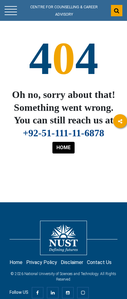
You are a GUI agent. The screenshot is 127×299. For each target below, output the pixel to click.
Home (16, 262)
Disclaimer (72, 262)
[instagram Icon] (120, 155)
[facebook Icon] (120, 138)
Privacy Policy (41, 262)
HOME (63, 147)
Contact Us (99, 262)
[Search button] (116, 10)
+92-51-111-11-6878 (63, 132)
